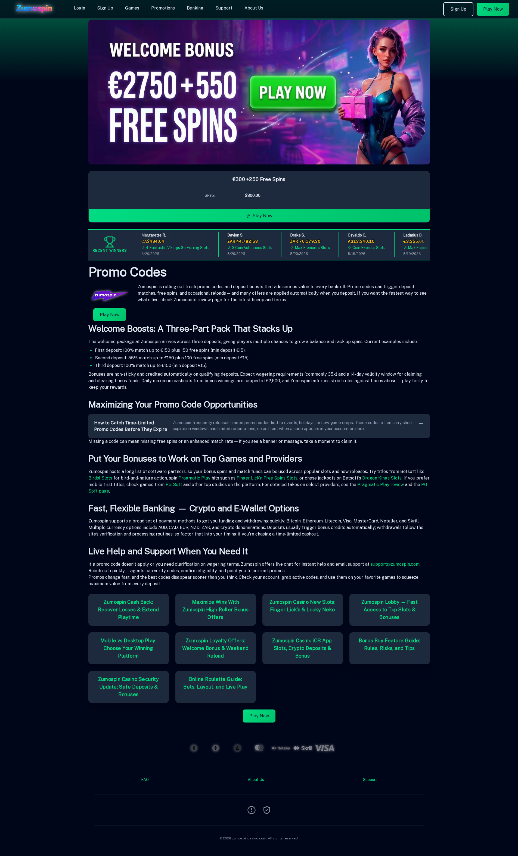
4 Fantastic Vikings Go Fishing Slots (169, 247)
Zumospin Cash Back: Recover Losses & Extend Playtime (128, 609)
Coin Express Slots (359, 247)
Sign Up (105, 8)
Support (223, 8)
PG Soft (174, 484)
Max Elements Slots (303, 247)
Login (79, 8)
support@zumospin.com (395, 564)
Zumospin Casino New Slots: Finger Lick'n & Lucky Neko (302, 605)
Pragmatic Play (194, 478)
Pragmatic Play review (380, 484)
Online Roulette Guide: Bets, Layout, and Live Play (215, 683)
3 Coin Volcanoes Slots (243, 247)
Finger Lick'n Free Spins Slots (267, 478)
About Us (253, 8)
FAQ (145, 779)
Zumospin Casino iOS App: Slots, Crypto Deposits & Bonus (302, 648)
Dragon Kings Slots (382, 478)
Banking (195, 8)
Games (132, 8)
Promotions (163, 8)
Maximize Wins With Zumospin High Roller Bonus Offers (215, 609)
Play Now (493, 9)
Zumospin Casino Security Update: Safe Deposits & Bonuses (128, 686)
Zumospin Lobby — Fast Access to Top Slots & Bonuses (389, 609)
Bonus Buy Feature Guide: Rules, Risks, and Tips (389, 644)
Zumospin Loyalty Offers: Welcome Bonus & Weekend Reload (215, 648)
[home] (36, 14)
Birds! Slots (100, 478)
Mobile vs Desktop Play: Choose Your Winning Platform (128, 648)
